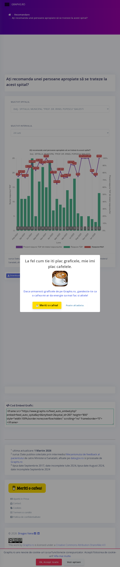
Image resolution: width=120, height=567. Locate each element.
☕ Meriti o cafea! (47, 305)
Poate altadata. (75, 305)
